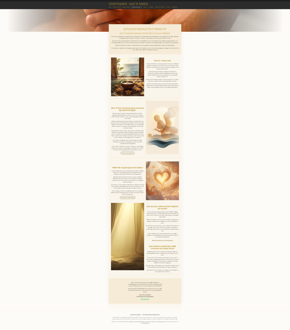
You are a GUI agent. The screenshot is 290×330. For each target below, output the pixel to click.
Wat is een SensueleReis (145, 294)
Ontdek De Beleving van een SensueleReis (162, 240)
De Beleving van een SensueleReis (145, 296)
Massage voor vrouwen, (134, 321)
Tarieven (153, 321)
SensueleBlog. (146, 323)
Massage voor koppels (145, 321)
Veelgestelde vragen (161, 321)
